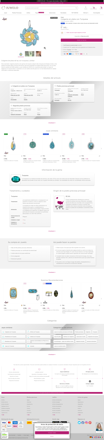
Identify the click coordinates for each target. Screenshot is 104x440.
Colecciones (52, 13)
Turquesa (57, 90)
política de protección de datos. (59, 429)
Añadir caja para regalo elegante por (76, 32)
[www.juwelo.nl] (96, 437)
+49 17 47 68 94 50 (61, 386)
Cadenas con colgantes (68, 336)
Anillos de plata (5, 404)
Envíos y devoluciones (14, 372)
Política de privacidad (10, 435)
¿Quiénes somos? (39, 372)
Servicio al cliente (64, 384)
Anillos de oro (4, 402)
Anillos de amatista (56, 406)
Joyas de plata (57, 336)
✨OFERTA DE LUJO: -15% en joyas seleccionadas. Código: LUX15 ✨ (52, 1)
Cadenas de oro (5, 406)
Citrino (28, 406)
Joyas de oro (4, 412)
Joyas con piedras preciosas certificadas (63, 332)
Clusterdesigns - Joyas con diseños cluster (63, 341)
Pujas (39, 13)
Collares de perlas (5, 408)
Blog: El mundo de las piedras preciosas (38, 376)
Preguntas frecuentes (14, 380)
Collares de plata (5, 410)
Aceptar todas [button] (52, 433)
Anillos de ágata (56, 402)
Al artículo (51, 123)
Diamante (29, 412)
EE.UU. (69, 100)
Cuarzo (28, 408)
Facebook (82, 422)
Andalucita (80, 412)
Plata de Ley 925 (15, 95)
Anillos (28, 13)
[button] (86, 8)
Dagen (25, 99)
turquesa (57, 100)
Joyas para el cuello (80, 336)
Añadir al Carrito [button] (81, 40)
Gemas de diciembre (91, 341)
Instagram (86, 422)
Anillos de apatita (56, 410)
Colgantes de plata (80, 341)
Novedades (63, 13)
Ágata (28, 400)
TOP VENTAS (74, 13)
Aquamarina (29, 404)
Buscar (76, 8)
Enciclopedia (96, 13)
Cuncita (28, 410)
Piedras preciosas (79, 332)
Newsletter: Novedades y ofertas (39, 374)
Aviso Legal (26, 435)
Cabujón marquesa (16, 114)
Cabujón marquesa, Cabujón (73, 95)
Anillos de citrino (56, 412)
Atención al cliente (14, 376)
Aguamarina (80, 402)
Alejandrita (80, 404)
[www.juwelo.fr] (93, 437)
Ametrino (80, 410)
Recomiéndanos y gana (39, 378)
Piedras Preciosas (17, 13)
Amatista (29, 402)
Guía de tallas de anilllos (14, 378)
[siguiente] (101, 148)
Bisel (82, 95)
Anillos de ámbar (56, 408)
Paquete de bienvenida (39, 380)
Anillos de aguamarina (57, 404)
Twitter (79, 422)
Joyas (5, 13)
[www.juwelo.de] (91, 437)
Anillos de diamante (57, 400)
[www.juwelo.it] (101, 437)
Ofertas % (85, 13)
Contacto (33, 435)
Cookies (19, 435)
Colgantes (88, 332)
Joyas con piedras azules (60, 346)
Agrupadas (13, 99)
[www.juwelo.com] (99, 437)
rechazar (62, 427)
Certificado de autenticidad (14, 374)
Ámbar (79, 408)
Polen (38, 114)
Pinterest (90, 422)
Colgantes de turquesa (93, 336)
